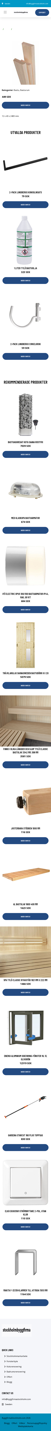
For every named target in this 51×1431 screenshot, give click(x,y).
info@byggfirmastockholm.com (37, 4)
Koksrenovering (14, 1366)
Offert (42, 12)
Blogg (9, 1382)
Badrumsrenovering (16, 1371)
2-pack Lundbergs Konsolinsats (25, 192)
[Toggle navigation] (5, 12)
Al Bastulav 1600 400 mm (25, 904)
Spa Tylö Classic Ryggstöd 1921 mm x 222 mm (25, 980)
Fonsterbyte (12, 1361)
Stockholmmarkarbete (17, 1356)
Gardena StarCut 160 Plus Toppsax (25, 1135)
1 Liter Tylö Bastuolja (25, 268)
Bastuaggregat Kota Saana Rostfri (25, 442)
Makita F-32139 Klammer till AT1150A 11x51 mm (25, 1290)
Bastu (7, 29)
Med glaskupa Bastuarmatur (25, 517)
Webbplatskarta (25, 1426)
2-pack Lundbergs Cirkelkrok (25, 344)
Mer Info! (25, 105)
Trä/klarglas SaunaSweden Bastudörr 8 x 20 (26, 673)
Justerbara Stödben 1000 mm (25, 828)
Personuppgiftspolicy (37, 1423)
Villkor (22, 1423)
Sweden (7, 4)
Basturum (17, 29)
